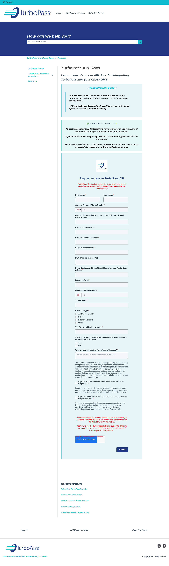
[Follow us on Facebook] (159, 546)
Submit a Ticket (96, 13)
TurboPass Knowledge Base (40, 58)
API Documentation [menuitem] (79, 530)
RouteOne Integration (70, 507)
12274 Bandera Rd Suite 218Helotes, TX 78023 (25, 557)
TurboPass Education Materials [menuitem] (38, 75)
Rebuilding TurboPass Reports (74, 489)
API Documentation (75, 13)
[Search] (140, 42)
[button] (52, 74)
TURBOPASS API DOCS (102, 88)
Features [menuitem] (32, 81)
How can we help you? (49, 36)
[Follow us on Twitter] (164, 546)
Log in (59, 13)
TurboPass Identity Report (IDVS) (75, 513)
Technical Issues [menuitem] (36, 69)
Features (62, 58)
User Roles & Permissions (71, 495)
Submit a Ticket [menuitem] (140, 530)
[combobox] (82, 42)
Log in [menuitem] (24, 530)
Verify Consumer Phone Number (74, 501)
